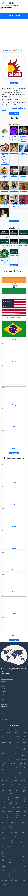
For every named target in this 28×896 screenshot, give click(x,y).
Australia (2, 714)
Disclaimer (3, 686)
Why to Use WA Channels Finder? (7, 679)
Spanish (2, 699)
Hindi (2, 696)
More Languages (4, 704)
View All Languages (14, 640)
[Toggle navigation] (25, 5)
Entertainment (6, 51)
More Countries (4, 719)
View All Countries (14, 453)
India (14, 51)
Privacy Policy (3, 681)
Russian (2, 701)
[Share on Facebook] (10, 118)
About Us (2, 676)
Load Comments (14, 265)
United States (3, 709)
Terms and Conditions (5, 684)
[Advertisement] (14, 34)
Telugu (20, 51)
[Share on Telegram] (15, 118)
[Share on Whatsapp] (12, 118)
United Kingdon (4, 712)
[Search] (1, 11)
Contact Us (3, 688)
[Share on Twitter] (18, 118)
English (2, 694)
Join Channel (14, 83)
